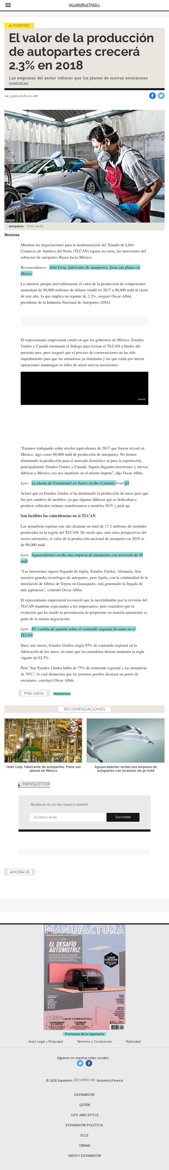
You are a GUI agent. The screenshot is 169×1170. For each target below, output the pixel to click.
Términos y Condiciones (94, 1041)
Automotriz (19, 25)
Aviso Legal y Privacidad (45, 1041)
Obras (84, 1145)
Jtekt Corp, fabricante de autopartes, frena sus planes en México (43, 768)
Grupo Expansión (84, 1156)
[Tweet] (161, 95)
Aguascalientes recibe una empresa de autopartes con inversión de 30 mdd (126, 768)
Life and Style (85, 1115)
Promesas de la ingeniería (84, 1034)
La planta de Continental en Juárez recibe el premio (73, 483)
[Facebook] (152, 95)
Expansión (84, 1095)
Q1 (126, 483)
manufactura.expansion (89, 1063)
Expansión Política (84, 1125)
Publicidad (133, 1041)
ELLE (84, 1135)
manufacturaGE (80, 1063)
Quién (84, 1105)
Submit (123, 817)
